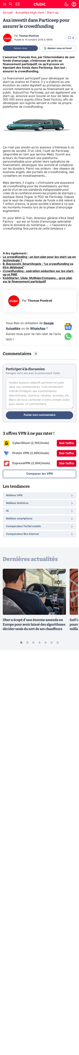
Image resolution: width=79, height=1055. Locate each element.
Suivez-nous (20, 48)
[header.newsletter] (17, 4)
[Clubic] (39, 4)
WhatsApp (37, 328)
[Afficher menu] (4, 4)
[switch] (66, 4)
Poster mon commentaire (39, 415)
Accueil (8, 12)
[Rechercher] (10, 4)
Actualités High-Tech (29, 12)
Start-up (53, 12)
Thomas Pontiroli (29, 36)
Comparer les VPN (39, 473)
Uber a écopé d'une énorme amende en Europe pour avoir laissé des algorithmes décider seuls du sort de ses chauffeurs (34, 624)
